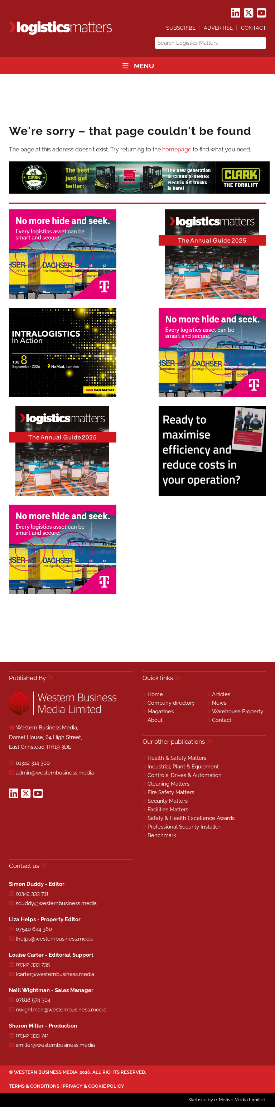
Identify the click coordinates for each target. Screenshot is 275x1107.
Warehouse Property (237, 711)
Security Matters (168, 801)
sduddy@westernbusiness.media (56, 903)
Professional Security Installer (184, 827)
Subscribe (181, 28)
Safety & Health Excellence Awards (191, 818)
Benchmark (162, 835)
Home (155, 694)
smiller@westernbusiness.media (55, 1045)
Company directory (171, 703)
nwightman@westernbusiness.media (61, 1009)
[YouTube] (261, 13)
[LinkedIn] (235, 13)
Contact (253, 28)
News (219, 703)
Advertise (218, 28)
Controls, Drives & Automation (185, 775)
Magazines (161, 711)
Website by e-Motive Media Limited (227, 1099)
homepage (176, 149)
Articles (221, 694)
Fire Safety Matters (171, 792)
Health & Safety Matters (177, 758)
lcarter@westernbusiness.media (55, 974)
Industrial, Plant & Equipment (183, 766)
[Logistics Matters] (60, 33)
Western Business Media (45, 1072)
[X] (248, 13)
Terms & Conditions (34, 1086)
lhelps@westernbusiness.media (54, 939)
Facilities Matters (168, 809)
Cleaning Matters (168, 784)
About (155, 720)
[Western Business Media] (62, 714)
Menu (144, 66)
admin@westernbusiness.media (55, 772)
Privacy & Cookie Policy (93, 1086)
